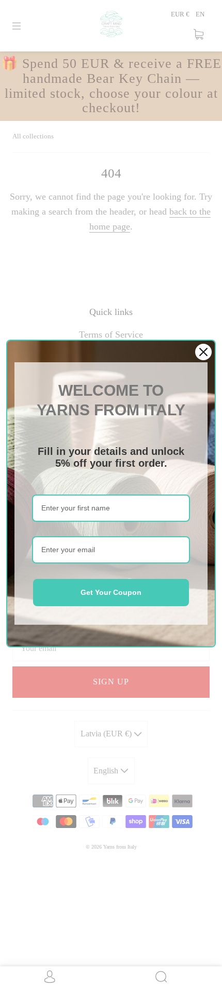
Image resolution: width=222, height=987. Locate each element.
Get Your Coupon (111, 592)
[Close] (203, 352)
